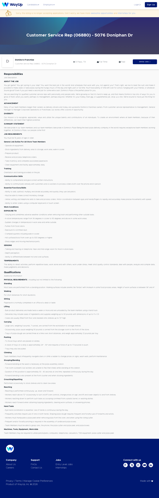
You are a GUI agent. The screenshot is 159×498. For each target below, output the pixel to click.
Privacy (9, 481)
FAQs (34, 464)
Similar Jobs (144, 61)
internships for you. (127, 13)
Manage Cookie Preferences (38, 481)
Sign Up (151, 5)
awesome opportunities (102, 13)
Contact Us (36, 468)
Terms (18, 481)
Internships (61, 468)
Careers (10, 468)
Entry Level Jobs (64, 464)
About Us (11, 464)
